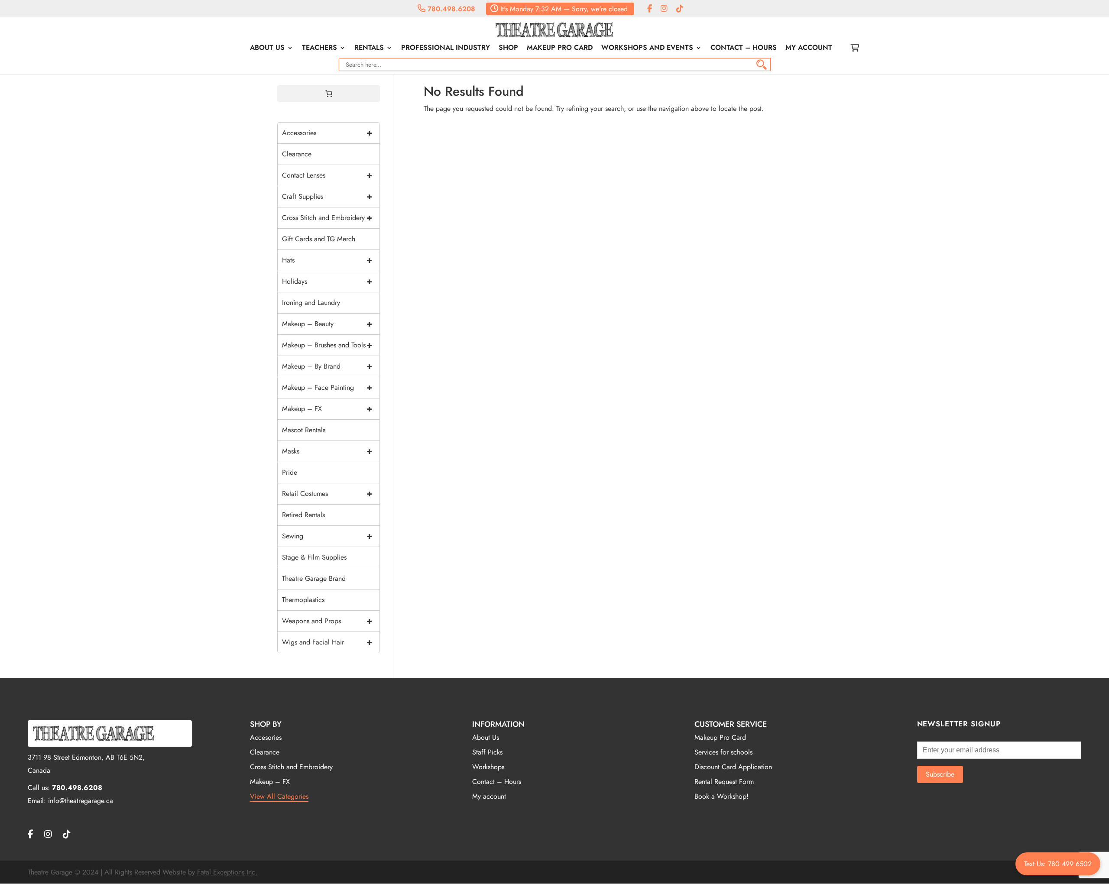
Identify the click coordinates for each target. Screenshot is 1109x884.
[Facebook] (649, 9)
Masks (327, 451)
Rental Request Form (724, 782)
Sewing (327, 536)
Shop (508, 48)
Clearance (296, 154)
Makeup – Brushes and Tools (327, 345)
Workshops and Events (647, 48)
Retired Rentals (303, 515)
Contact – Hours (743, 48)
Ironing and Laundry (311, 303)
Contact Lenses (327, 175)
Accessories (327, 132)
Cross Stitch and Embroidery (327, 217)
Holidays (327, 281)
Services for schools (723, 752)
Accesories (266, 737)
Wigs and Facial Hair (327, 642)
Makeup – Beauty (327, 323)
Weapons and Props (327, 621)
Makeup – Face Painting (327, 387)
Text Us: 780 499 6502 (1058, 864)
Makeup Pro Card (560, 48)
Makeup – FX (327, 408)
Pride (289, 472)
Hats (327, 260)
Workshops (488, 767)
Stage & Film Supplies (314, 557)
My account (808, 48)
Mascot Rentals (303, 430)
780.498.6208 (450, 9)
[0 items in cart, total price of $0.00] (328, 93)
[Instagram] (664, 9)
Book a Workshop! (721, 796)
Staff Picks (487, 752)
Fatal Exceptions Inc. (227, 872)
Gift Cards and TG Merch (318, 239)
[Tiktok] (679, 9)
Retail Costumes (327, 493)
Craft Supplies (327, 196)
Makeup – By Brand (327, 366)
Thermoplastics (303, 600)
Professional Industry (445, 48)
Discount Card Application (733, 767)
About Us (267, 48)
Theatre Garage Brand (314, 578)
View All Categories (279, 796)
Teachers (319, 48)
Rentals (369, 48)
